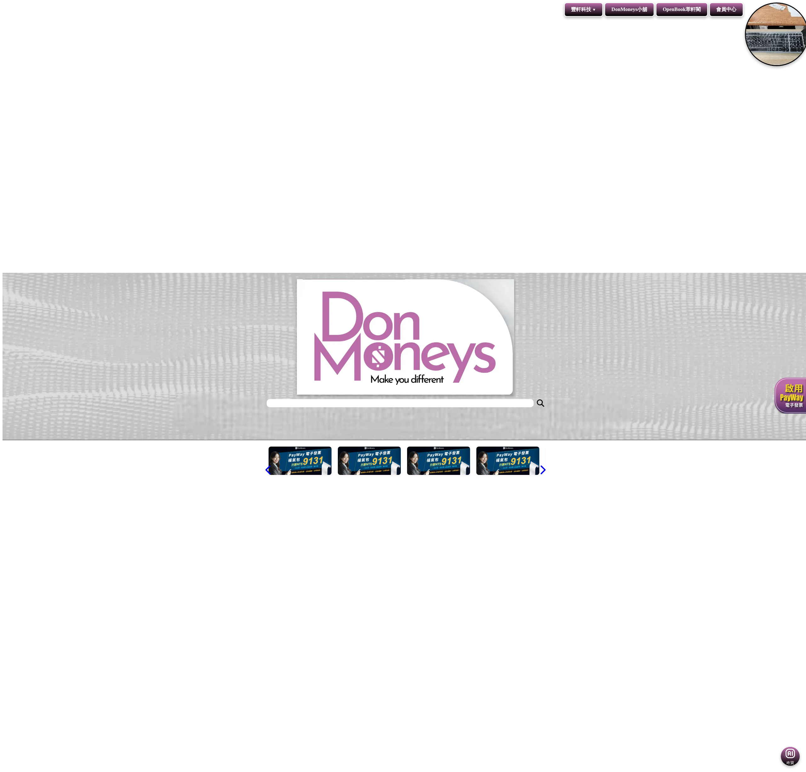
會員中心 (726, 9)
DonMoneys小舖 (629, 9)
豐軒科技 (581, 9)
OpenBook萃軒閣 (682, 9)
